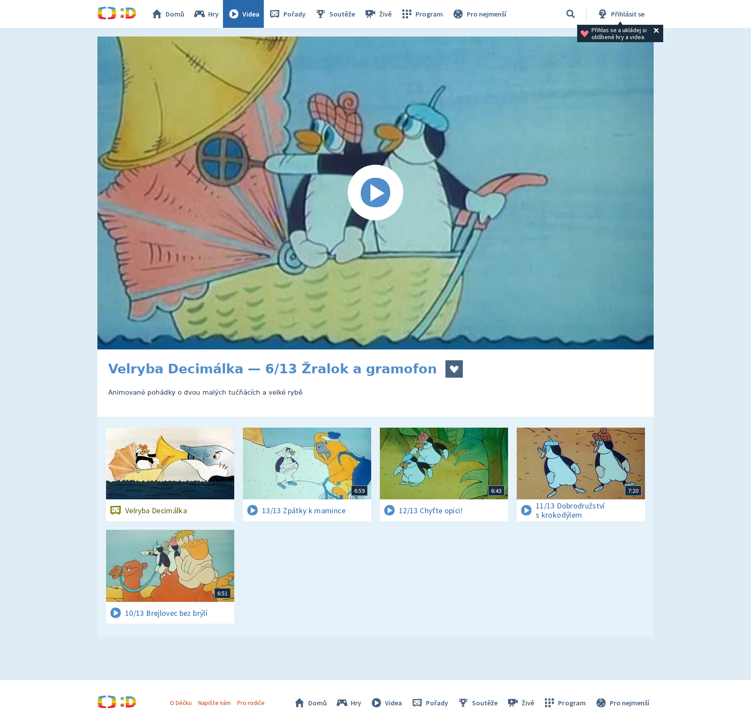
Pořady (294, 14)
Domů (175, 14)
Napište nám (214, 703)
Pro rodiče (251, 703)
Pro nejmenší (486, 14)
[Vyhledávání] (570, 14)
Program (429, 14)
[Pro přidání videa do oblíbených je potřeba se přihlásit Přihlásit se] (454, 369)
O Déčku (181, 703)
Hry (213, 14)
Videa (251, 14)
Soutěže (342, 14)
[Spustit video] (375, 193)
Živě (385, 14)
